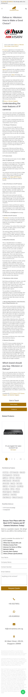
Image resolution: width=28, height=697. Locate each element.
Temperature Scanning (5, 650)
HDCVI (18, 478)
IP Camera (12, 486)
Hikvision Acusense (13, 654)
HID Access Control (15, 650)
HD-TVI (12, 478)
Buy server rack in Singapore (14, 662)
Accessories (23, 653)
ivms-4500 (6, 489)
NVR (12, 489)
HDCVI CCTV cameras (18, 690)
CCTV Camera (13, 393)
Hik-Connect (16, 480)
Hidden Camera (7, 480)
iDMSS (5, 486)
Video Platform (7, 497)
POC (17, 489)
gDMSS (5, 478)
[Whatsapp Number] (14, 611)
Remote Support (7, 491)
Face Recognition (7, 475)
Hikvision (5, 69)
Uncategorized (6, 509)
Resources (12, 652)
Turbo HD (13, 494)
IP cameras (5, 49)
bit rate (6, 217)
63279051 (4, 1)
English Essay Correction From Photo (13, 665)
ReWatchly (16, 491)
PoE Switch (13, 449)
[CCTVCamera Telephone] (14, 599)
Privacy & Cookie (21, 654)
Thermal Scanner (4, 653)
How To (19, 483)
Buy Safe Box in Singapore (17, 661)
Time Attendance (4, 654)
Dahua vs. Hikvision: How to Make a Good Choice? (13, 20)
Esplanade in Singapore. (14, 687)
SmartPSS (6, 494)
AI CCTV (5, 472)
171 (21, 459)
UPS (19, 653)
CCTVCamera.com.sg (8, 669)
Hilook (13, 483)
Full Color (16, 475)
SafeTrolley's (3, 671)
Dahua (13, 74)
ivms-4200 (20, 486)
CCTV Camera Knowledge (9, 507)
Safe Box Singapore (14, 395)
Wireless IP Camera (17, 497)
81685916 (10, 1)
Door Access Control (13, 653)
